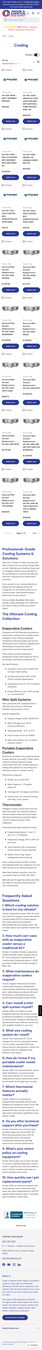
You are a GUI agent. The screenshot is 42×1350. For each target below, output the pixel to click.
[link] (8, 533)
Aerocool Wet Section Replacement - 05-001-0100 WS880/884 (9, 329)
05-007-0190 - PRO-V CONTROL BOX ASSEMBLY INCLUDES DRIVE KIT (10, 160)
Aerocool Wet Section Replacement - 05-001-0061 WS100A (9, 272)
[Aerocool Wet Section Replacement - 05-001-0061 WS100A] (10, 252)
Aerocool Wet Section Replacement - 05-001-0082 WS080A (30, 272)
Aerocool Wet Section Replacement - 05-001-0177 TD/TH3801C (9, 500)
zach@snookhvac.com (11, 1258)
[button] (33, 13)
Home (4, 36)
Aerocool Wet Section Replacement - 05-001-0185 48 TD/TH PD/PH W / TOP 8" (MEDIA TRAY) (30, 503)
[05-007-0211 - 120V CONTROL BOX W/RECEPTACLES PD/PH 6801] (10, 196)
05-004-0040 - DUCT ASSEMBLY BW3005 (9, 98)
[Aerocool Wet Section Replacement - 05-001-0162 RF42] (31, 364)
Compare (29, 55)
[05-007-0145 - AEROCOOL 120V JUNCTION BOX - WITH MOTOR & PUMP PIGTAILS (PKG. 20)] (31, 80)
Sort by (5, 60)
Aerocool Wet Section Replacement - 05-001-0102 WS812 (30, 329)
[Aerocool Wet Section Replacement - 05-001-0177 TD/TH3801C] (10, 480)
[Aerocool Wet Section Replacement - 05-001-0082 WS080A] (31, 252)
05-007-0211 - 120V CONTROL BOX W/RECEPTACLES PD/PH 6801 (9, 216)
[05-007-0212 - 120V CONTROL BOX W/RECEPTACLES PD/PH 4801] (31, 196)
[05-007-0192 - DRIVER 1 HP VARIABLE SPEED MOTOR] (31, 139)
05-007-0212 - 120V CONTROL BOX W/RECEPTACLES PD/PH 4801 (30, 216)
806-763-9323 (32, 2)
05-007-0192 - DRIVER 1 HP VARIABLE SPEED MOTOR (30, 158)
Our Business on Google (15, 1317)
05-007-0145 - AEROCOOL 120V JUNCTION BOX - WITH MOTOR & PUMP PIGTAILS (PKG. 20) (30, 102)
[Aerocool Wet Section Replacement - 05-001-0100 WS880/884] (10, 308)
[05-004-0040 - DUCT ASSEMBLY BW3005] (10, 80)
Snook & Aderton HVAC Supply (18, 1342)
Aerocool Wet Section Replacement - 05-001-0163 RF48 (10, 440)
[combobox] (21, 19)
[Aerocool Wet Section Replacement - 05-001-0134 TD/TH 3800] (10, 364)
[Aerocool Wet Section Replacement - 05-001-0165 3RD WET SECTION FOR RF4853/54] (31, 421)
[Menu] (38, 13)
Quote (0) (40, 1010)
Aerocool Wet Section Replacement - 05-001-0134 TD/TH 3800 (9, 385)
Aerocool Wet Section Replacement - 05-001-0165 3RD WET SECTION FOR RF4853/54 (31, 443)
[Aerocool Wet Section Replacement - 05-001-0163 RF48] (10, 421)
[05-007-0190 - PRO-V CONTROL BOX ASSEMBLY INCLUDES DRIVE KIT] (10, 139)
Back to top (21, 1225)
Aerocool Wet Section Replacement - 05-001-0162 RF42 (31, 383)
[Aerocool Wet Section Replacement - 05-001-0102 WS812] (31, 308)
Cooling (10, 36)
